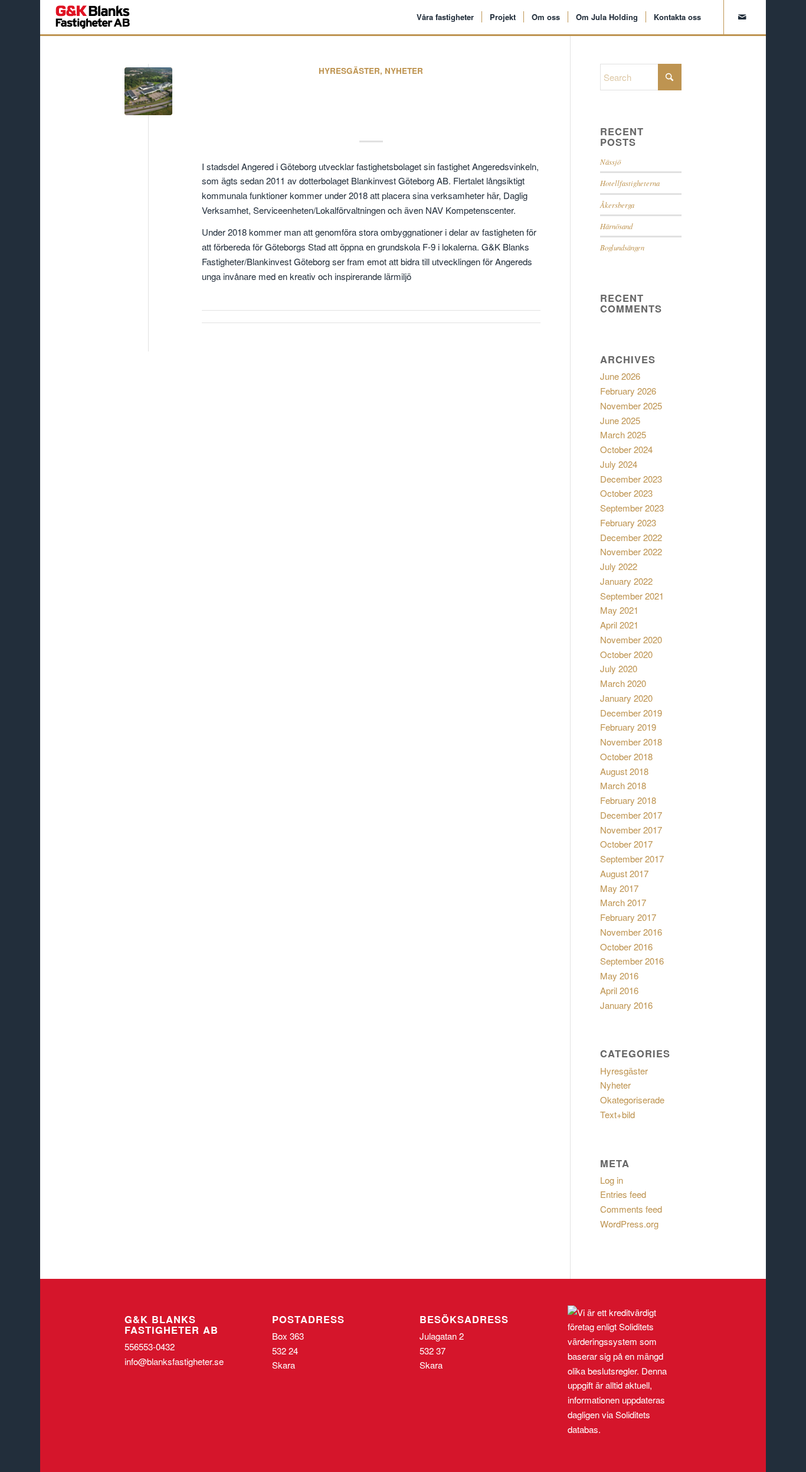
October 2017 (626, 844)
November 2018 (631, 741)
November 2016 (631, 932)
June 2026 (620, 376)
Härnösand (616, 226)
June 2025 (620, 420)
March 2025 (623, 434)
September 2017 (632, 858)
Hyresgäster (349, 70)
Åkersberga (617, 205)
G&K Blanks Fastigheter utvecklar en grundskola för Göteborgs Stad (371, 101)
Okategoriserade (632, 1099)
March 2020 (623, 683)
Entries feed (623, 1194)
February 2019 (628, 727)
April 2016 (619, 990)
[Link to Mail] (742, 16)
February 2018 (628, 800)
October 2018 (626, 756)
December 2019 (631, 712)
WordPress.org (629, 1223)
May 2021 (619, 610)
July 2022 (618, 566)
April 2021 (619, 624)
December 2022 (631, 537)
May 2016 (619, 975)
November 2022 (631, 551)
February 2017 (628, 917)
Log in (611, 1180)
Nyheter (404, 70)
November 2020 (631, 639)
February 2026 (628, 391)
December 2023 (631, 479)
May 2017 (619, 888)
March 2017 (623, 902)
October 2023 (626, 493)
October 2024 (626, 449)
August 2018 (624, 771)
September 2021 (632, 596)
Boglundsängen (622, 247)
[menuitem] (445, 17)
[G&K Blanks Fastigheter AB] (92, 17)
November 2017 (631, 829)
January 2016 (626, 1005)
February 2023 (628, 522)
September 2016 (632, 961)
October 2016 (626, 946)
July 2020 (618, 668)
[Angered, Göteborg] (148, 91)
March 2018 (623, 785)
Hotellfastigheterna (630, 183)
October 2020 (626, 654)
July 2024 (618, 464)
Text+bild (617, 1114)
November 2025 (631, 405)
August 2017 (624, 873)
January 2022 (626, 581)
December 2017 (631, 815)
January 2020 (626, 698)
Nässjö (610, 162)
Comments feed (631, 1209)
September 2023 (632, 507)
